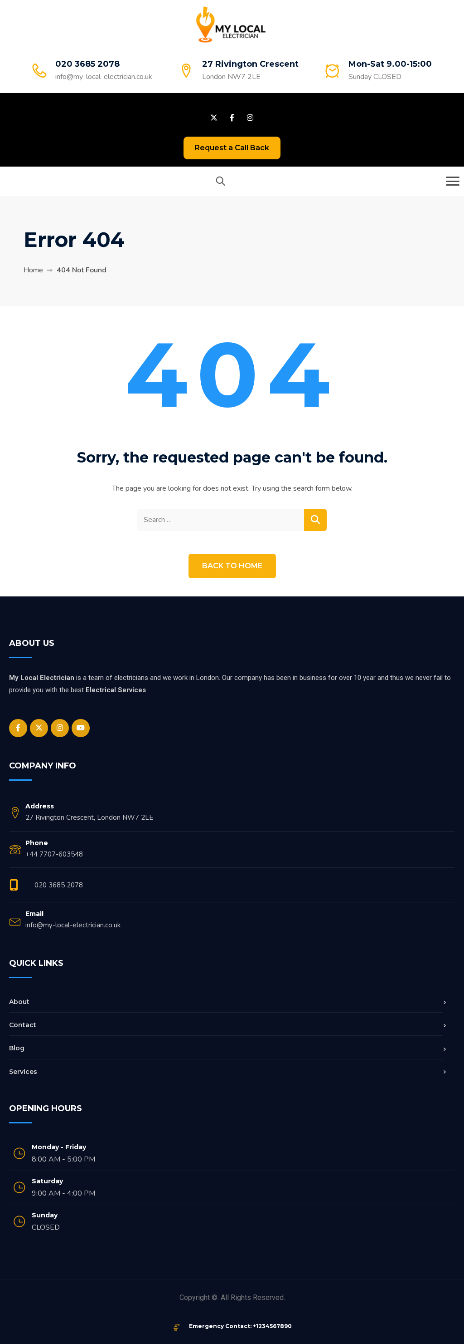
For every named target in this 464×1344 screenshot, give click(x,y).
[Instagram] (60, 728)
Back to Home (232, 565)
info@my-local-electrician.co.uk (103, 77)
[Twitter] (39, 728)
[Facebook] (18, 728)
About (19, 1002)
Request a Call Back (232, 147)
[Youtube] (81, 728)
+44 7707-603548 (54, 854)
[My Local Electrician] (231, 24)
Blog (16, 1048)
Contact (22, 1025)
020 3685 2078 (58, 885)
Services (23, 1072)
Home (33, 270)
